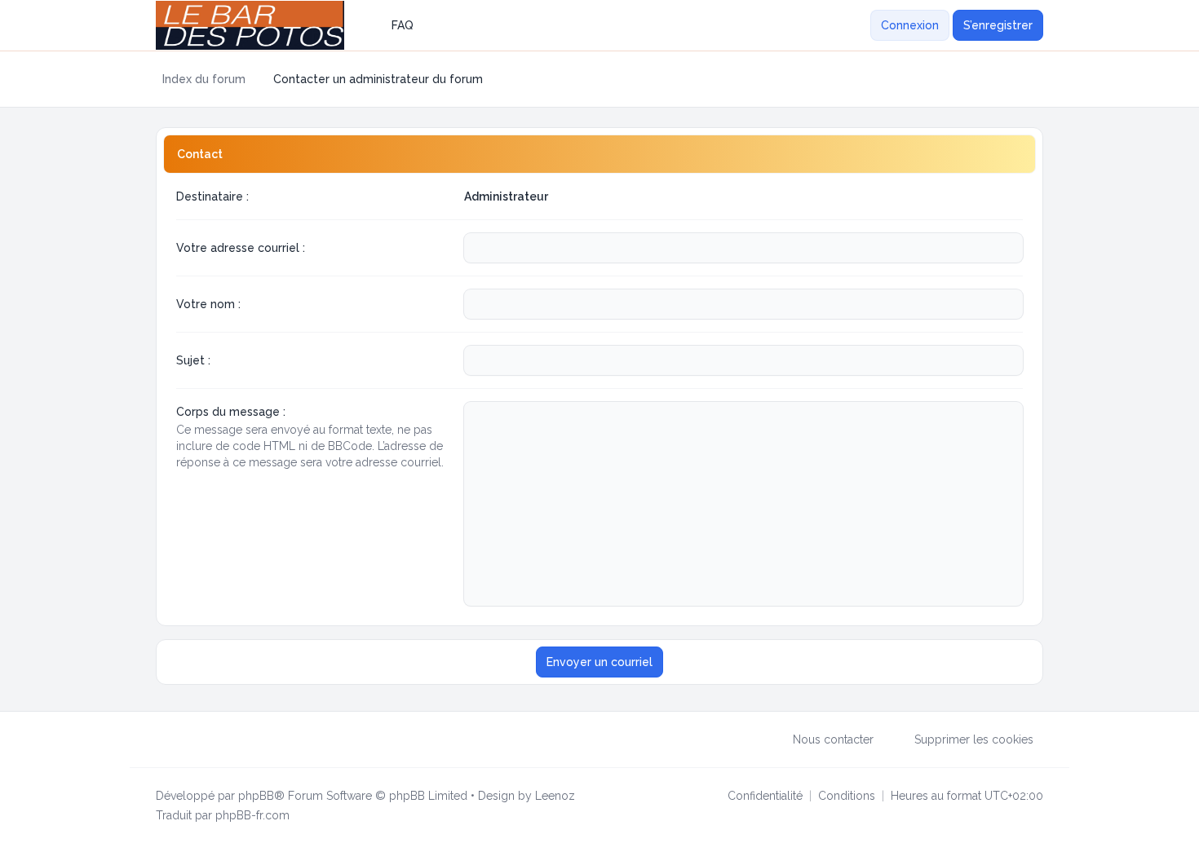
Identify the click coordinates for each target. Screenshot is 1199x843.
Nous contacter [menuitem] (833, 739)
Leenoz (555, 795)
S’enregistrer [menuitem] (998, 25)
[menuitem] (860, 25)
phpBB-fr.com (252, 815)
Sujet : (193, 360)
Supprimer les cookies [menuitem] (973, 739)
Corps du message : (230, 411)
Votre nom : (208, 304)
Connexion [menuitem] (910, 25)
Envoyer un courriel (599, 662)
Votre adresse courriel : (240, 247)
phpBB (256, 795)
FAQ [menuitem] (403, 25)
